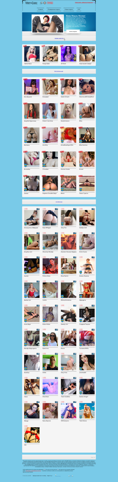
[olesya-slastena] (50, 111)
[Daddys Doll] (87, 217)
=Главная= (40, 9)
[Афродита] (87, 290)
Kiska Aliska (46, 324)
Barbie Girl (27, 300)
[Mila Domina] (87, 135)
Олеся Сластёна (47, 121)
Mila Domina (83, 145)
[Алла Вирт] (32, 314)
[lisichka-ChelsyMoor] (87, 87)
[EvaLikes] (68, 217)
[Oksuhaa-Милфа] (50, 242)
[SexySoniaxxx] (68, 111)
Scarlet (26, 276)
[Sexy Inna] (68, 362)
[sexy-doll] (31, 111)
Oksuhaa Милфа (48, 252)
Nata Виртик (47, 421)
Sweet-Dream (65, 97)
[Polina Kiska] (50, 266)
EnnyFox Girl (28, 252)
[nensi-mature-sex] (68, 183)
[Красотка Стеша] (50, 338)
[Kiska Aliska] (50, 314)
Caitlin (45, 300)
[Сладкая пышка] (87, 314)
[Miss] (87, 111)
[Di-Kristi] (68, 54)
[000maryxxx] (68, 410)
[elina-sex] (31, 183)
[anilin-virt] (68, 242)
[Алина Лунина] (87, 266)
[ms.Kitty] (50, 135)
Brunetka (27, 169)
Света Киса (28, 64)
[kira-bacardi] (31, 87)
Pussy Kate (46, 64)
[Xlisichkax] (50, 386)
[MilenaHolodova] (68, 290)
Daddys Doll (83, 228)
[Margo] (32, 411)
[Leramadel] (87, 362)
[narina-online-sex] (50, 183)
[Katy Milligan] (50, 217)
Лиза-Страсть (83, 193)
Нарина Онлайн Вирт (49, 193)
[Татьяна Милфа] (87, 338)
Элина (26, 193)
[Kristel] (87, 159)
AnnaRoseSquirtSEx (67, 145)
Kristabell (46, 97)
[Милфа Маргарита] (32, 338)
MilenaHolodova (66, 300)
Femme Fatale (65, 169)
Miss (80, 121)
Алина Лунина (84, 276)
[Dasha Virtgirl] (87, 386)
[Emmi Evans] (87, 242)
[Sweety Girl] (68, 314)
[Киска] (68, 338)
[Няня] (32, 386)
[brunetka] (31, 159)
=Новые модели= (68, 9)
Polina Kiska (46, 276)
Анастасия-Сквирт (85, 64)
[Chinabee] (50, 159)
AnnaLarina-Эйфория (31, 228)
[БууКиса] (32, 362)
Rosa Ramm (64, 276)
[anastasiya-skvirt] (87, 54)
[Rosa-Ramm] (68, 266)
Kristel (81, 169)
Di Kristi (63, 64)
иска (63, 348)
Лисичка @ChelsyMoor (86, 97)
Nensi (62, 193)
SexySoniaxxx (65, 121)
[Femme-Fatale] (68, 159)
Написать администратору (84, 2)
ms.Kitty (45, 145)
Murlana (27, 145)
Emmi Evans (83, 252)
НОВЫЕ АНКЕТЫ (59, 38)
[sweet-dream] (68, 87)
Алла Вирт (27, 324)
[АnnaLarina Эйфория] (32, 217)
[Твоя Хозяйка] (68, 386)
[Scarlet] (32, 266)
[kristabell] (50, 87)
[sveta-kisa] (32, 54)
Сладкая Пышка (84, 324)
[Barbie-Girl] (32, 290)
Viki (25, 445)
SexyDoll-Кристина (30, 121)
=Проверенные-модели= (53, 9)
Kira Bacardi (28, 97)
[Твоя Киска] (87, 410)
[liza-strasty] (87, 183)
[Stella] (50, 362)
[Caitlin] (50, 290)
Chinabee (45, 169)
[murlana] (31, 135)
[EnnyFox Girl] (32, 242)
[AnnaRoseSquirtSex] (68, 135)
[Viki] (32, 435)
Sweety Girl (64, 324)
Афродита (82, 300)
